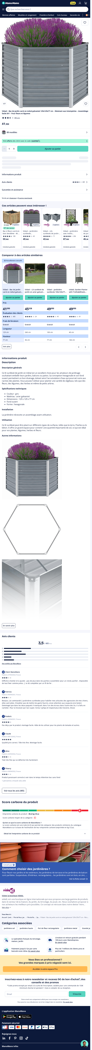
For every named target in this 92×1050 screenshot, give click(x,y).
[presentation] (84, 833)
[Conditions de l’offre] (86, 141)
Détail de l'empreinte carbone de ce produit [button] (22, 833)
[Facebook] (10, 1038)
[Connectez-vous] (80, 3)
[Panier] (85, 3)
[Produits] (3, 9)
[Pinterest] (15, 1038)
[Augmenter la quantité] (14, 149)
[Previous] (79, 347)
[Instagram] (21, 1038)
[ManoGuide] (84, 1044)
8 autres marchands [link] (25, 198)
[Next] (85, 347)
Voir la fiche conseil (77, 879)
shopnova (12, 198)
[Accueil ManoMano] (35, 3)
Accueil (4, 917)
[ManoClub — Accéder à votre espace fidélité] (73, 3)
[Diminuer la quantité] (4, 149)
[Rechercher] (8, 9)
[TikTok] (27, 1038)
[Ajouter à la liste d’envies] (85, 103)
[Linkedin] (4, 1038)
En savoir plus (68, 1002)
